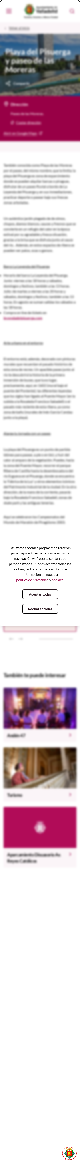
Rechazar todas (40, 609)
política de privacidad (32, 580)
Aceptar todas (40, 594)
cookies (57, 580)
